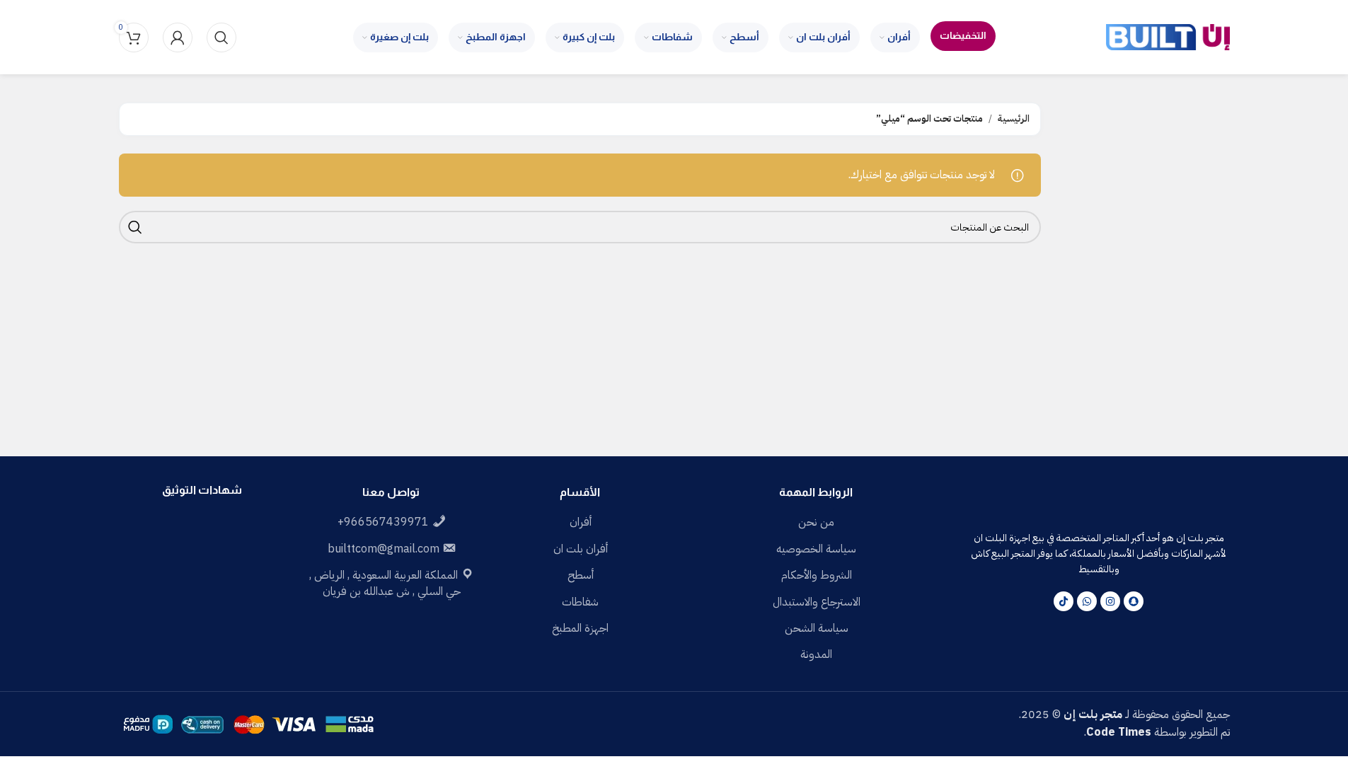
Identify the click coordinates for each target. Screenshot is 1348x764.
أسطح (581, 575)
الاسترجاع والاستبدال (816, 602)
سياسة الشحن (816, 628)
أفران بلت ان (580, 549)
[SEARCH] (135, 227)
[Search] (221, 37)
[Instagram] (1110, 601)
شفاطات (580, 602)
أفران (581, 522)
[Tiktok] (1063, 601)
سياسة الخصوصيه (816, 549)
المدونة (816, 654)
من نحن (816, 522)
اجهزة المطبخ (580, 628)
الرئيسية (1014, 118)
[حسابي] (178, 37)
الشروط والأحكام (816, 575)
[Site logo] (1168, 36)
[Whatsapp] (1087, 601)
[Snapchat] (1134, 601)
